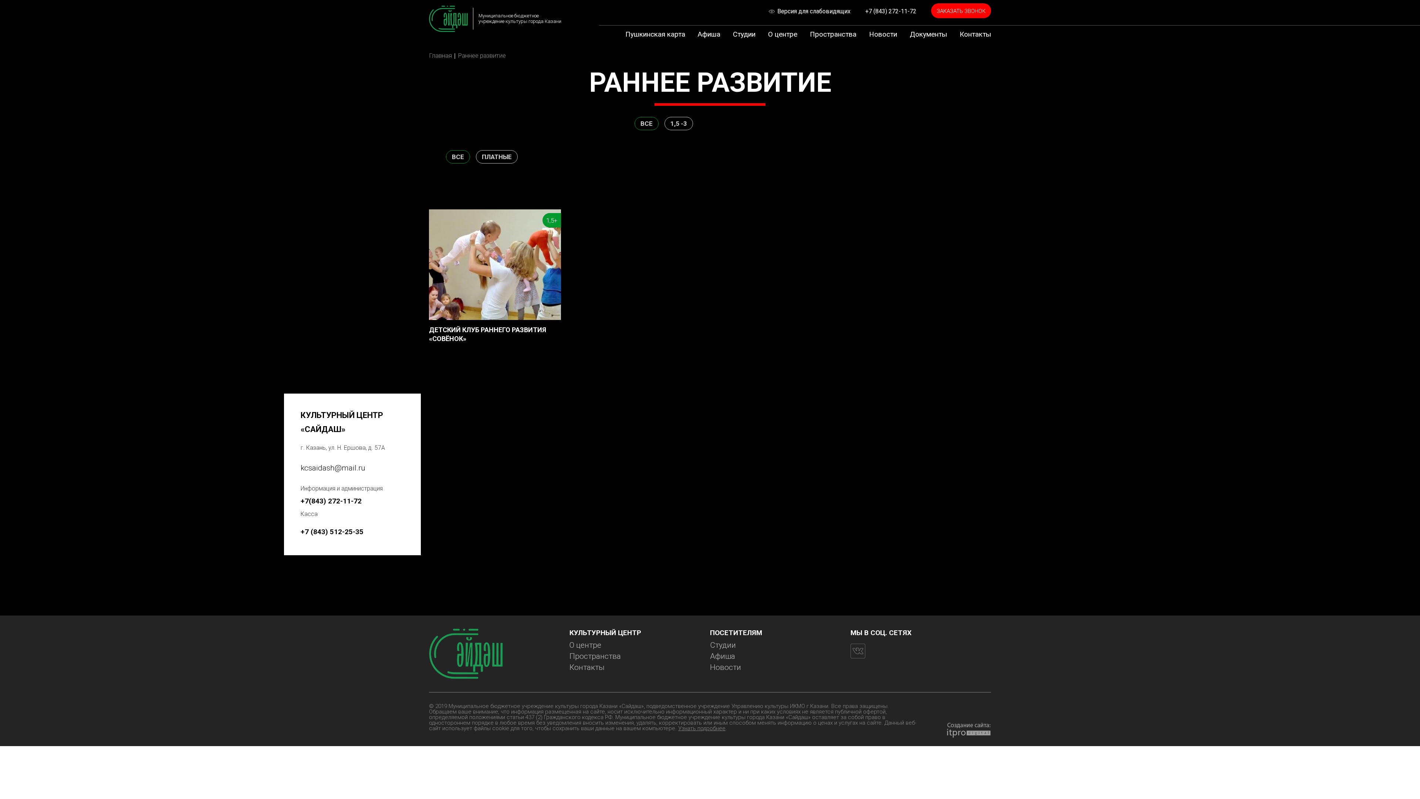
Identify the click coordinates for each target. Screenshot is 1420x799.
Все (646, 123)
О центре (782, 34)
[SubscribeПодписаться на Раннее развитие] (432, 365)
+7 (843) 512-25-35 (332, 531)
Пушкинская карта (655, 34)
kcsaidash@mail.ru (333, 467)
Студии (744, 34)
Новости (883, 34)
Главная (440, 56)
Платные (497, 157)
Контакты (975, 34)
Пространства (833, 34)
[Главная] (448, 19)
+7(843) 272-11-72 (331, 501)
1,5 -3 (678, 123)
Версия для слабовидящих (814, 11)
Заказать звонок (961, 11)
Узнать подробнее (702, 728)
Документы (928, 34)
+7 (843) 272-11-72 (890, 11)
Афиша (709, 34)
